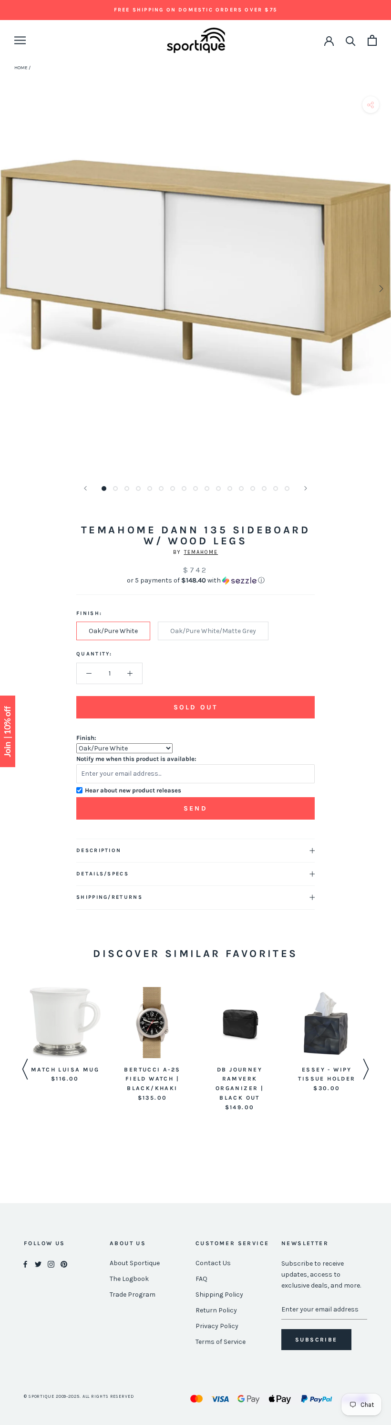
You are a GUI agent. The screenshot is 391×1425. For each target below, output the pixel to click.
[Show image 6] (161, 488)
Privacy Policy (217, 1326)
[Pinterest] (64, 1263)
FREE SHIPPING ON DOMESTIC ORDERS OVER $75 (195, 10)
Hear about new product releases (133, 790)
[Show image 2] (115, 488)
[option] (65, 1036)
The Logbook (129, 1279)
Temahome (201, 552)
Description (98, 850)
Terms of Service (221, 1342)
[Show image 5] (149, 488)
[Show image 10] (207, 488)
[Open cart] (372, 40)
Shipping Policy (219, 1294)
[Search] (351, 40)
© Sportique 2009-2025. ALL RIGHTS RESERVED (79, 1396)
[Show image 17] (287, 488)
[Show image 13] (241, 488)
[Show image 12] (229, 488)
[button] (195, 580)
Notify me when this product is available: (136, 758)
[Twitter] (38, 1263)
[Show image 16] (275, 488)
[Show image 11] (218, 488)
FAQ (201, 1279)
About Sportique (135, 1263)
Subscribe (316, 1339)
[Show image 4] (138, 488)
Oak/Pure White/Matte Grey (213, 631)
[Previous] (85, 488)
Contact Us (213, 1263)
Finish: (86, 737)
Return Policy (216, 1310)
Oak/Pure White (113, 631)
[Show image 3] (126, 488)
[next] (380, 288)
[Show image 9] (195, 488)
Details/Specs (102, 874)
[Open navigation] (20, 40)
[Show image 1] (104, 488)
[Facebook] (25, 1263)
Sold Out (195, 707)
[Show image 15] (264, 488)
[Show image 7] (172, 488)
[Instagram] (51, 1263)
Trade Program (132, 1294)
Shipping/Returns (109, 897)
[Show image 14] (252, 488)
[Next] (305, 488)
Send (195, 808)
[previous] (10, 288)
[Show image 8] (184, 488)
